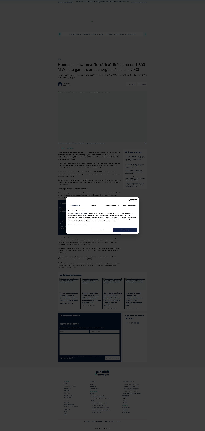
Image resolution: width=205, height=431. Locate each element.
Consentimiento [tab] (75, 205)
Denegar (102, 229)
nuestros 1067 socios (81, 213)
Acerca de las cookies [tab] (129, 205)
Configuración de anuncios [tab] (111, 205)
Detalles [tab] (93, 205)
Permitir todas (125, 229)
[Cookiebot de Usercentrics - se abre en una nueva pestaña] (130, 200)
